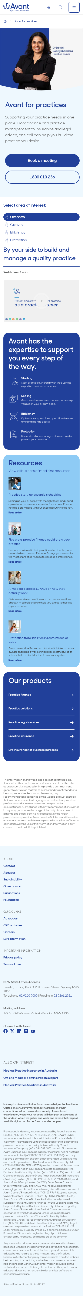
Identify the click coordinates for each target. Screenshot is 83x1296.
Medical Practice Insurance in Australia (30, 1070)
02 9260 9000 (28, 995)
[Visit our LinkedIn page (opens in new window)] (19, 1031)
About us (9, 873)
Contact (9, 866)
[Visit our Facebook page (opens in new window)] (5, 1031)
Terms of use (12, 964)
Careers (9, 932)
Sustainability (12, 879)
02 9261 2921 (63, 995)
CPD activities (12, 925)
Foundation (11, 900)
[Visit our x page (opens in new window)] (12, 1031)
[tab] (41, 217)
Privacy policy (12, 957)
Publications (11, 893)
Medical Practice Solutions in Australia (29, 1085)
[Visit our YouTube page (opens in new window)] (33, 1031)
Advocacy (10, 918)
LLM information (14, 939)
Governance (11, 886)
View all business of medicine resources (39, 471)
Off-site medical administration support (30, 1078)
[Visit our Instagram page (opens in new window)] (26, 1031)
